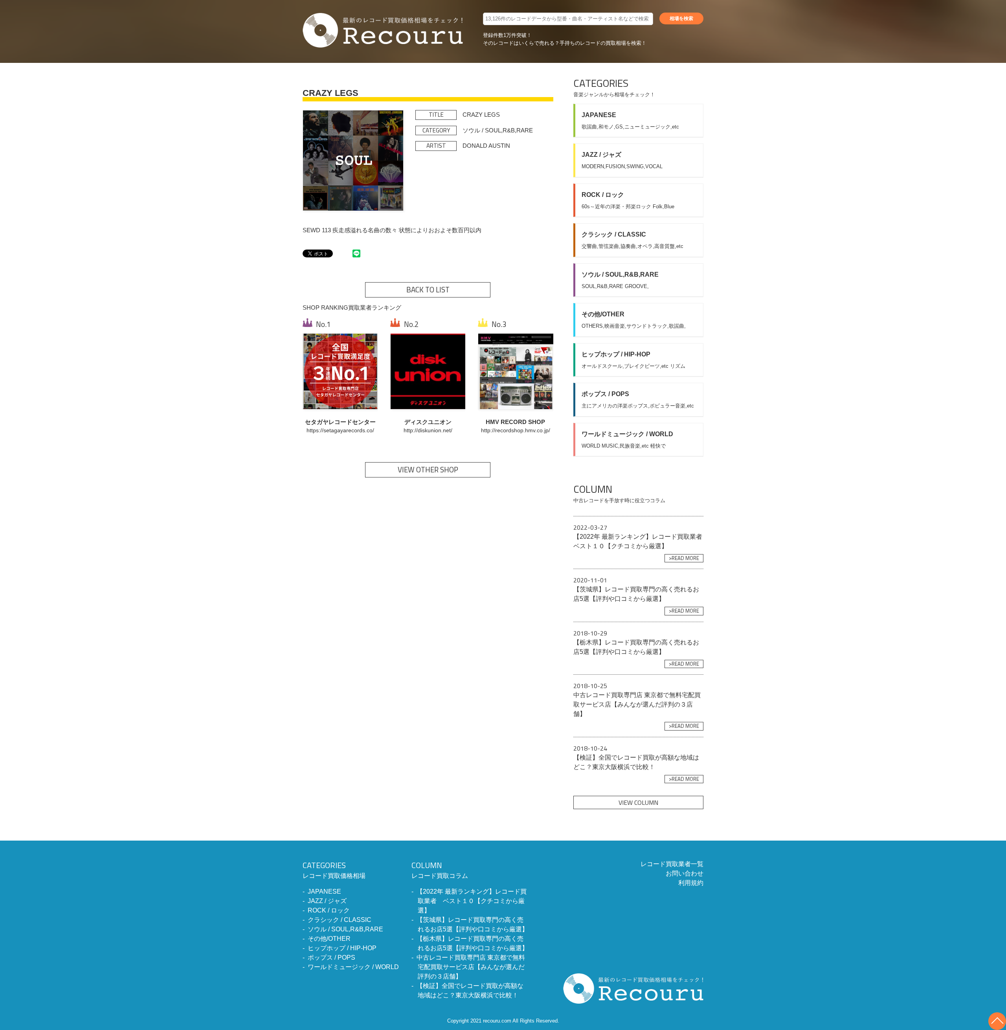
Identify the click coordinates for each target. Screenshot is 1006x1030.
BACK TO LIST (428, 289)
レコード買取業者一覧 (672, 864)
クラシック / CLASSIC (339, 919)
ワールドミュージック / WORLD (353, 967)
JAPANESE (324, 891)
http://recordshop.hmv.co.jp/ (515, 430)
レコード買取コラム (439, 869)
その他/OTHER (329, 938)
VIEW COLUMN (638, 802)
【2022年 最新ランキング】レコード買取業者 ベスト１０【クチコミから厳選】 (472, 901)
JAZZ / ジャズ (327, 901)
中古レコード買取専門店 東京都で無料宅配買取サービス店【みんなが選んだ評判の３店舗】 (471, 967)
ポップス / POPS (331, 957)
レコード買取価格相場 (334, 869)
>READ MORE (684, 558)
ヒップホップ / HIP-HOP (342, 948)
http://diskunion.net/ (428, 430)
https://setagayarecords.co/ (340, 430)
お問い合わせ (684, 873)
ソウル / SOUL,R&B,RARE (345, 929)
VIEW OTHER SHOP (428, 469)
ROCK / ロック (329, 910)
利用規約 (690, 882)
